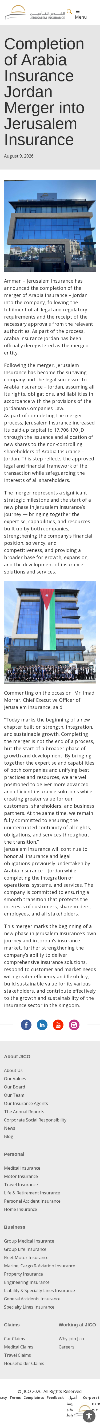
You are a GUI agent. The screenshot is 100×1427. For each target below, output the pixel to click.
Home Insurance (20, 1209)
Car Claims (14, 1339)
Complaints (33, 1397)
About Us (13, 1070)
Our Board (14, 1087)
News (9, 1128)
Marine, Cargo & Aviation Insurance (39, 1266)
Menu (81, 17)
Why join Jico (71, 1339)
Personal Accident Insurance (32, 1201)
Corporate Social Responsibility (35, 1120)
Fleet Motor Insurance (26, 1257)
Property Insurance (23, 1274)
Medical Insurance (22, 1168)
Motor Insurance (21, 1176)
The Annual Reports (24, 1112)
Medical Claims (18, 1347)
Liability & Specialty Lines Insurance (39, 1290)
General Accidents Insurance (32, 1299)
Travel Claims (17, 1355)
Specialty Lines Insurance (29, 1307)
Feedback (55, 1397)
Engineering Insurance (27, 1282)
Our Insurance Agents (26, 1103)
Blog (8, 1136)
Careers (66, 1347)
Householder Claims (24, 1363)
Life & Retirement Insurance (32, 1193)
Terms (15, 1397)
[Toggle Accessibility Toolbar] (89, 1416)
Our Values (15, 1079)
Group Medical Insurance (29, 1241)
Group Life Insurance (25, 1249)
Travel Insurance (21, 1184)
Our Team (14, 1095)
